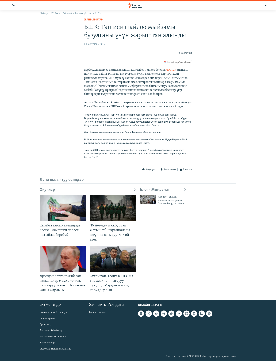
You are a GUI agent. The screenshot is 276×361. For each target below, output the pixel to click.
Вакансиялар (47, 343)
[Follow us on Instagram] (186, 314)
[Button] (185, 53)
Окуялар (47, 190)
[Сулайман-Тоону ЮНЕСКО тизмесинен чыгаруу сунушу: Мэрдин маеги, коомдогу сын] (113, 259)
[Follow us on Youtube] (156, 314)
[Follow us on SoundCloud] (179, 314)
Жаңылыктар (93, 19)
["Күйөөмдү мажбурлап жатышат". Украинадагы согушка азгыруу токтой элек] (113, 208)
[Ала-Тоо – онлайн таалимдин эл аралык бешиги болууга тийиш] (148, 199)
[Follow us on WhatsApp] (194, 314)
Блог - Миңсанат (155, 190)
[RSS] (202, 314)
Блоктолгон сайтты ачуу (53, 312)
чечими (171, 70)
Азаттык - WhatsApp (51, 330)
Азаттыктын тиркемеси (53, 336)
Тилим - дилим (97, 312)
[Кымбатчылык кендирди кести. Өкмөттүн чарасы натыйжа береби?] (63, 208)
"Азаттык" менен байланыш (55, 349)
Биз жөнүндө (47, 318)
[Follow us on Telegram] (164, 314)
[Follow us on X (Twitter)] (149, 314)
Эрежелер (45, 324)
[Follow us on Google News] (171, 314)
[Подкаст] (209, 314)
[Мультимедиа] (266, 5)
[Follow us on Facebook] (141, 314)
